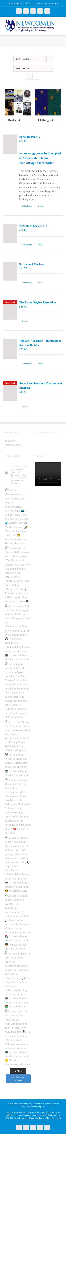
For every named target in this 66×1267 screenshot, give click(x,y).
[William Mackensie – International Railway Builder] (10, 349)
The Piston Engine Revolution (37, 302)
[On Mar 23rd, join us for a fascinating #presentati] (18, 864)
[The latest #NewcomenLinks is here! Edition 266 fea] (18, 516)
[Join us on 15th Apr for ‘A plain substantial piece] (18, 748)
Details (40, 206)
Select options (26, 244)
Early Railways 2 (29, 137)
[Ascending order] (49, 59)
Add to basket (26, 206)
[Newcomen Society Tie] (10, 233)
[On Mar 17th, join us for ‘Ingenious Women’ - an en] (18, 922)
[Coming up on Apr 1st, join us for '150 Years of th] (18, 806)
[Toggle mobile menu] (60, 21)
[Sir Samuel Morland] (10, 271)
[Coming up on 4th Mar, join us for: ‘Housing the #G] (18, 1037)
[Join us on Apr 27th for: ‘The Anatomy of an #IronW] (18, 632)
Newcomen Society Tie (33, 226)
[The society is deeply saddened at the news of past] (18, 690)
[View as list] (36, 76)
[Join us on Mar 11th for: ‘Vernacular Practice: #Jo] (18, 979)
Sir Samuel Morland (32, 264)
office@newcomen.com (46, 3)
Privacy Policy (45, 1103)
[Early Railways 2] (10, 144)
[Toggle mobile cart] (60, 25)
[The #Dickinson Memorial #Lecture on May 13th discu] (18, 574)
